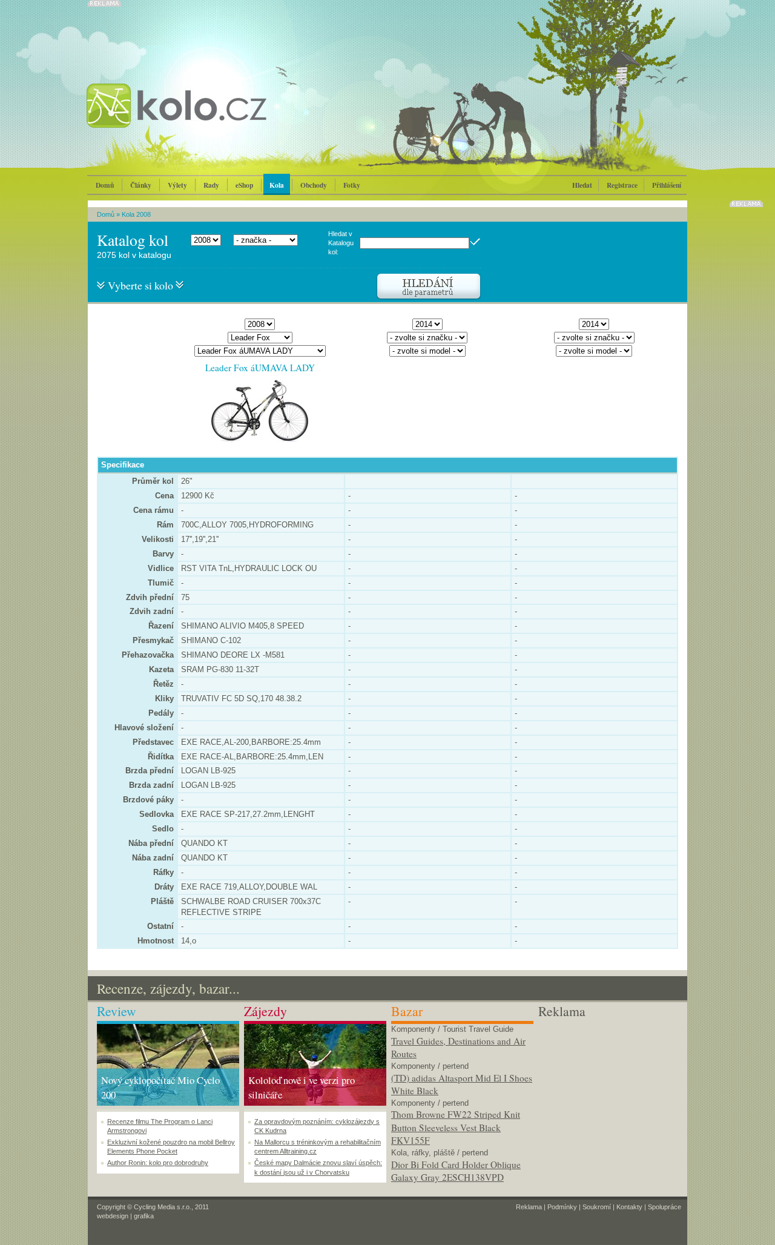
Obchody (313, 185)
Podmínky (562, 1206)
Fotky (351, 185)
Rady (211, 185)
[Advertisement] (609, 1096)
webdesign (112, 1216)
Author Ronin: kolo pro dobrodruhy (157, 1162)
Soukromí (596, 1206)
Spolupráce (664, 1206)
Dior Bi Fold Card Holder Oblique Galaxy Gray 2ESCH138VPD (456, 1171)
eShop (244, 185)
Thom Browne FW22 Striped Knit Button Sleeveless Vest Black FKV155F (455, 1127)
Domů (105, 185)
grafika (144, 1216)
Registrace (622, 185)
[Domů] (209, 118)
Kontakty (629, 1206)
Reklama (529, 1206)
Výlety (177, 185)
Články (140, 185)
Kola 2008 (136, 214)
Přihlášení (666, 185)
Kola (276, 185)
